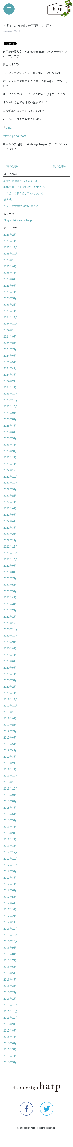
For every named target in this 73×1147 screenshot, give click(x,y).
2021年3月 (9, 604)
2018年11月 (10, 782)
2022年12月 (10, 470)
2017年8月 (9, 877)
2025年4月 (9, 292)
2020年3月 (9, 680)
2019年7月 (9, 731)
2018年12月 (10, 775)
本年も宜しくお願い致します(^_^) (24, 187)
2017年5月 (9, 896)
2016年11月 (10, 935)
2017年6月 (9, 890)
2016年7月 (9, 960)
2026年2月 (9, 234)
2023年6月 (9, 432)
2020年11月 (10, 629)
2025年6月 (9, 279)
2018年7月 (9, 807)
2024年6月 (9, 355)
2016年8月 (9, 954)
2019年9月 (9, 718)
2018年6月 (9, 814)
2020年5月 (9, 667)
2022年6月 (9, 508)
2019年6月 (9, 737)
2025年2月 (9, 304)
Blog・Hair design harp (17, 220)
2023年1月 (9, 463)
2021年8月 (9, 572)
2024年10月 (10, 330)
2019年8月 (9, 724)
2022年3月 (9, 527)
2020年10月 (10, 635)
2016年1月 (9, 998)
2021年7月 (9, 578)
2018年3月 (9, 833)
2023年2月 (9, 457)
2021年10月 (10, 559)
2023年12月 (10, 393)
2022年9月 (9, 489)
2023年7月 (9, 425)
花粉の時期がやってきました (21, 180)
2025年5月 (9, 285)
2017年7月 (9, 884)
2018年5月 (9, 820)
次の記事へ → (61, 166)
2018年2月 (9, 839)
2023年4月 (9, 444)
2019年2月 (9, 763)
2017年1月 (9, 922)
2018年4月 (9, 826)
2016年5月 (9, 973)
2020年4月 (9, 673)
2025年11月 (10, 253)
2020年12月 (10, 623)
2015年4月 (9, 1056)
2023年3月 (9, 451)
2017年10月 (10, 865)
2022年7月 (9, 502)
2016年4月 (9, 979)
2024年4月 (9, 368)
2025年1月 (9, 311)
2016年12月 (10, 928)
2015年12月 (10, 1005)
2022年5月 (9, 514)
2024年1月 (9, 387)
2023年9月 (9, 413)
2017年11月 (10, 858)
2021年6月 (9, 584)
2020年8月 (9, 648)
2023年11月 (10, 400)
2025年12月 (10, 247)
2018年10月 (10, 788)
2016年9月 (9, 947)
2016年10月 (10, 941)
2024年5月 (9, 362)
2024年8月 (9, 342)
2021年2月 (9, 610)
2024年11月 (10, 323)
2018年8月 (9, 801)
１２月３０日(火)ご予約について (23, 193)
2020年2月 (9, 686)
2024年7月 (9, 349)
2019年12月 (10, 699)
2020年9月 (9, 642)
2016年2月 (9, 992)
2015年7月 (9, 1036)
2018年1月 (9, 845)
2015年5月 (9, 1049)
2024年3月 (9, 374)
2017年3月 (9, 909)
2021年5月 (9, 591)
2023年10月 (10, 406)
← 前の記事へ (11, 166)
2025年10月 (10, 260)
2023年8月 (9, 419)
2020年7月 (9, 655)
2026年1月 (9, 241)
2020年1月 (9, 693)
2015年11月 (10, 1011)
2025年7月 (9, 272)
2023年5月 (9, 438)
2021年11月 (10, 553)
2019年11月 (10, 705)
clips (8, 127)
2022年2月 (9, 533)
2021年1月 (9, 616)
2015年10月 (10, 1017)
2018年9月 (9, 795)
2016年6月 (9, 966)
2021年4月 (9, 597)
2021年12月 (10, 546)
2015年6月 (9, 1043)
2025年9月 (9, 266)
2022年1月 (9, 540)
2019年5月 (9, 744)
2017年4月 (9, 903)
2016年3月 (9, 985)
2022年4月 (9, 521)
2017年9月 (9, 871)
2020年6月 (9, 661)
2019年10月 (10, 712)
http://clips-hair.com (14, 136)
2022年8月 (9, 495)
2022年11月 (10, 476)
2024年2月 (9, 381)
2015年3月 (9, 1062)
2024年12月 (10, 317)
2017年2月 (9, 915)
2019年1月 (9, 769)
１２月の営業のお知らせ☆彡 (21, 206)
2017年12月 (10, 852)
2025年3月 (9, 298)
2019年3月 (9, 756)
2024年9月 (9, 336)
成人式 (7, 199)
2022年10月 (10, 482)
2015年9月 (9, 1024)
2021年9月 (9, 565)
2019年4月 (9, 750)
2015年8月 (9, 1030)
